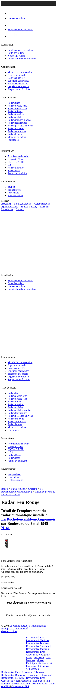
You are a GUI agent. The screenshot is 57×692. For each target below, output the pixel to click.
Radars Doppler (15, 167)
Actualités (6, 203)
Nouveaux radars (16, 55)
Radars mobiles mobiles (19, 120)
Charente (32, 488)
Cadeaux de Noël (35, 654)
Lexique (44, 206)
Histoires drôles (15, 195)
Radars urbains (15, 111)
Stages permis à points (19, 89)
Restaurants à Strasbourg (38, 646)
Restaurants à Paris (35, 637)
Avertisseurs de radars (18, 156)
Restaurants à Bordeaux (38, 643)
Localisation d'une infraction (22, 58)
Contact (20, 209)
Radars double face (17, 108)
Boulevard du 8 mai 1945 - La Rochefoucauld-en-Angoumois (20, 554)
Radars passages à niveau (20, 125)
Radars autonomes (17, 131)
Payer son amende (17, 75)
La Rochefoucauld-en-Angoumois (22, 490)
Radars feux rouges (17, 122)
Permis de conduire (17, 173)
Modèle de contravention (20, 72)
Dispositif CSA (15, 159)
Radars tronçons (16, 128)
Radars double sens (17, 105)
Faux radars (13, 139)
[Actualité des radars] (15, 36)
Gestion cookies (9, 631)
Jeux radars (13, 192)
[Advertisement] (28, 240)
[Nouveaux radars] (10, 13)
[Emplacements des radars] (10, 25)
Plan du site (7, 209)
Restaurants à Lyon (35, 651)
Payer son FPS (33, 666)
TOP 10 (12, 187)
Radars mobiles (15, 117)
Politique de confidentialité (14, 628)
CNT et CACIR (16, 162)
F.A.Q (34, 206)
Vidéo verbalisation (37, 667)
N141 (5, 528)
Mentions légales (37, 625)
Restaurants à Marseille (37, 649)
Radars (4, 488)
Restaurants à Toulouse (37, 640)
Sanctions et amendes (18, 80)
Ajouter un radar (9, 206)
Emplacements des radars (20, 50)
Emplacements (18, 488)
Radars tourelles (16, 114)
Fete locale (25, 680)
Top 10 (24, 206)
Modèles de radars (17, 137)
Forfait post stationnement (39, 663)
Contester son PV (16, 78)
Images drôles (14, 189)
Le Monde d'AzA (18, 625)
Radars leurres (15, 134)
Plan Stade (39, 657)
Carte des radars (16, 53)
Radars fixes (14, 102)
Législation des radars (18, 86)
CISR (10, 164)
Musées (40, 660)
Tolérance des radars (18, 83)
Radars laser (14, 170)
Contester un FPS (20, 686)
